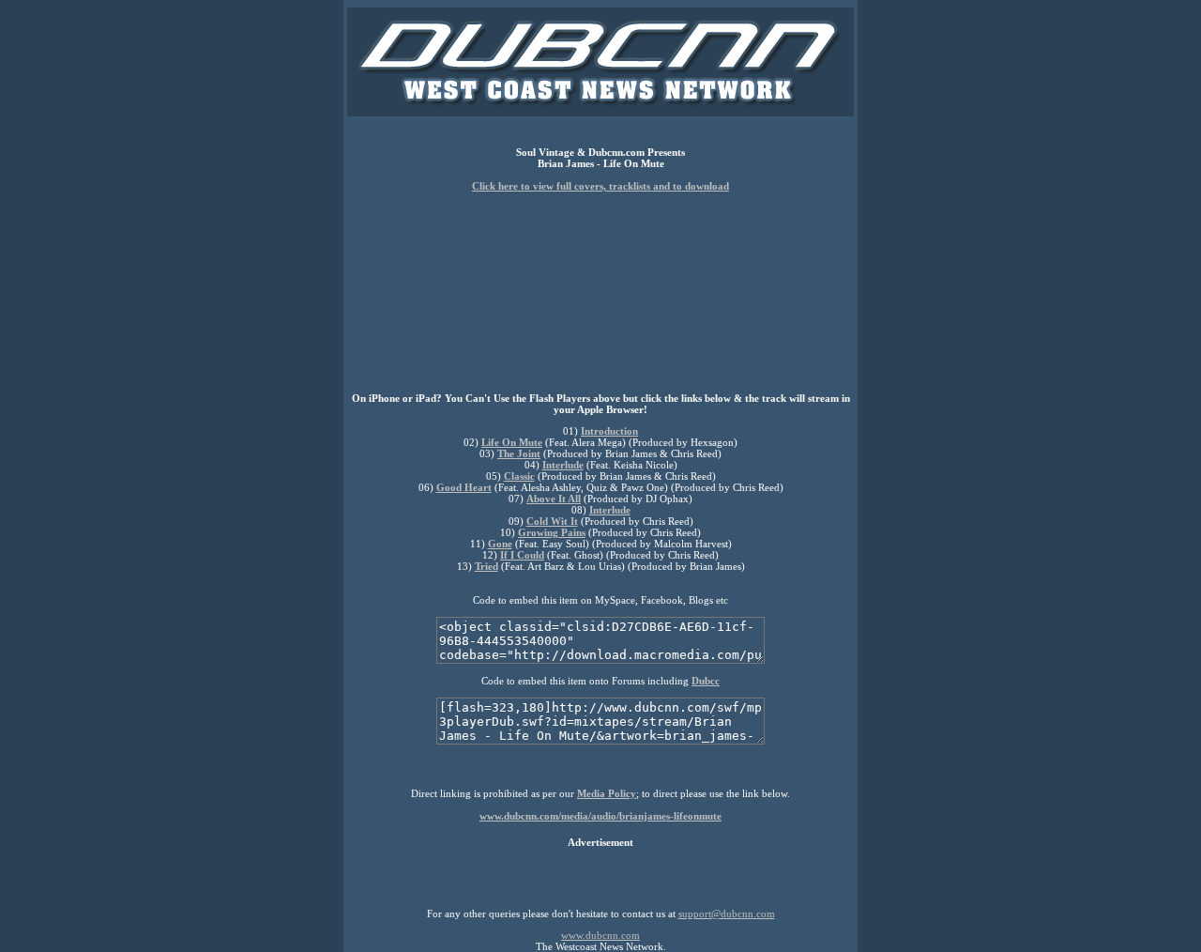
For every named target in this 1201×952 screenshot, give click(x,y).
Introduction (609, 431)
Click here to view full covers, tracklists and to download (600, 186)
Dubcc (706, 680)
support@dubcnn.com (726, 913)
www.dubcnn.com (600, 935)
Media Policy (606, 793)
